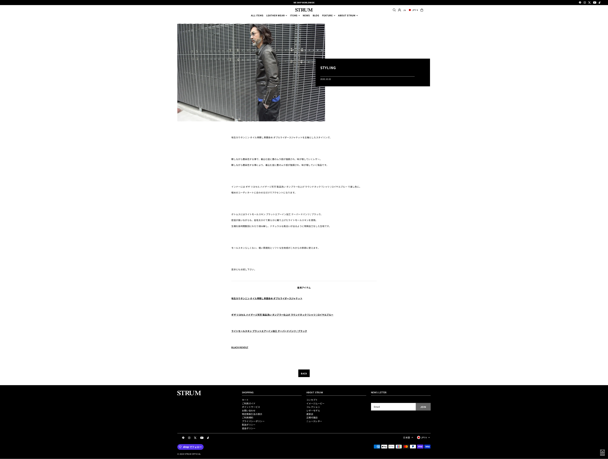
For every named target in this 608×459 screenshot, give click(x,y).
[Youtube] (594, 2)
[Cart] (422, 10)
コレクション (313, 406)
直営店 (309, 414)
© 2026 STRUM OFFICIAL (189, 454)
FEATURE (327, 15)
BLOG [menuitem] (316, 15)
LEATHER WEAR (275, 15)
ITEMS (294, 15)
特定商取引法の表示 (252, 414)
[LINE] (580, 2)
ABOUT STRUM (346, 15)
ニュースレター (314, 421)
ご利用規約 (247, 417)
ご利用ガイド (249, 403)
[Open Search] (394, 10)
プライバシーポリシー (253, 421)
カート (245, 399)
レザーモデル (313, 410)
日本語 (406, 437)
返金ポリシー (249, 428)
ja (404, 10)
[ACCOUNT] (399, 10)
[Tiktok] (599, 2)
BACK (304, 373)
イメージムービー (315, 403)
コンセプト (312, 399)
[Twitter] (589, 2)
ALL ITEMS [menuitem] (257, 15)
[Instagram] (585, 2)
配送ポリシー (249, 424)
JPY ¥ (415, 10)
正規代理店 (312, 417)
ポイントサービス (251, 406)
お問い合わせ (249, 410)
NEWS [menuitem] (306, 15)
